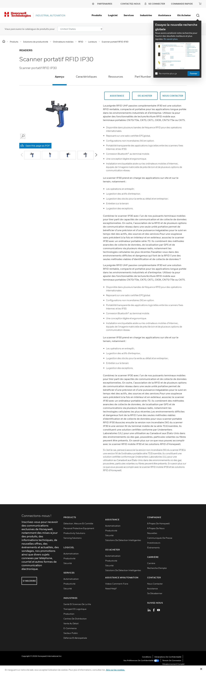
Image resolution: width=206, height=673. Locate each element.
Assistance (164, 15)
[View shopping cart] (200, 3)
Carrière (151, 563)
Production (68, 613)
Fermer (193, 73)
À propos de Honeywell (158, 523)
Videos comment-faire (116, 583)
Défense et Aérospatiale (75, 638)
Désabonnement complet (173, 664)
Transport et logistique (74, 609)
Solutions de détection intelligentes (123, 540)
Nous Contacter (172, 95)
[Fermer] (201, 669)
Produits (97, 15)
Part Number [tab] (143, 76)
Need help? (111, 588)
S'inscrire (29, 581)
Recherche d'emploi (157, 568)
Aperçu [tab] (59, 76)
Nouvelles (152, 533)
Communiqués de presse (159, 538)
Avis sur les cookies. (115, 670)
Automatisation (71, 553)
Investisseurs (153, 542)
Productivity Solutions (74, 533)
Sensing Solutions (72, 538)
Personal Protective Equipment (78, 528)
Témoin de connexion (171, 660)
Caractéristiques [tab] (86, 76)
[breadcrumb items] (4, 41)
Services (129, 15)
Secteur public (70, 633)
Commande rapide (182, 3)
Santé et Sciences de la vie (77, 604)
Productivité (69, 558)
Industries (146, 15)
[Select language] (93, 3)
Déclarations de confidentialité (167, 657)
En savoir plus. (171, 39)
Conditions (146, 657)
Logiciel (112, 15)
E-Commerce (70, 628)
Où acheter (184, 15)
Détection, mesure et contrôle (78, 523)
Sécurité (67, 563)
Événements (153, 547)
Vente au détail (71, 623)
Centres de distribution (75, 618)
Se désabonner (154, 593)
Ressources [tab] (115, 76)
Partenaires (104, 3)
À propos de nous (156, 528)
